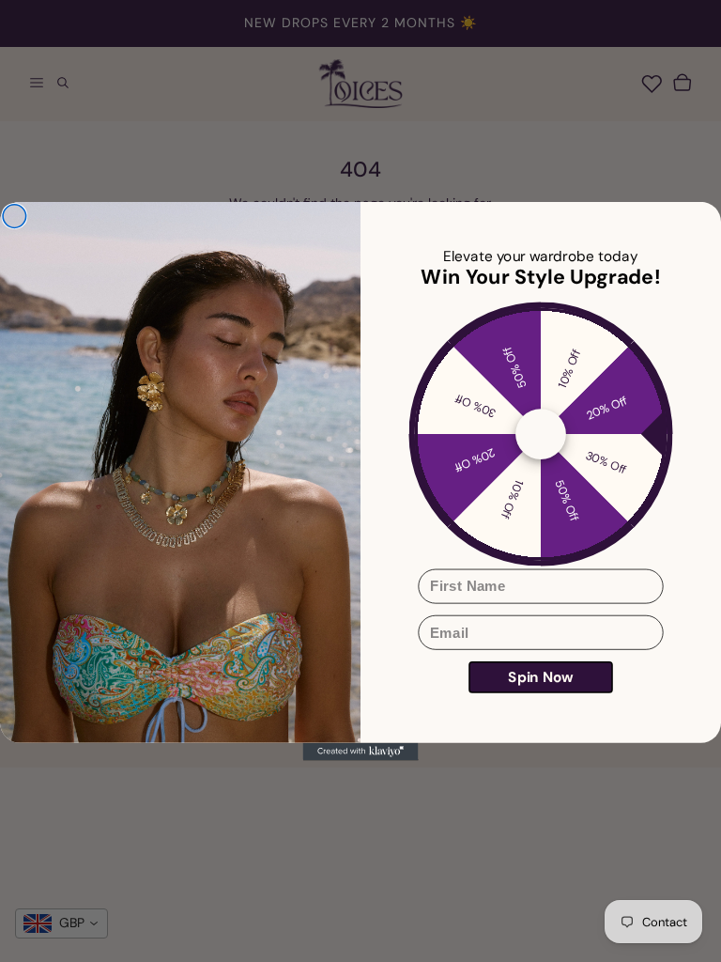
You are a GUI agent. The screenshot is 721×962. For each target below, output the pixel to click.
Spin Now (540, 677)
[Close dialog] (14, 216)
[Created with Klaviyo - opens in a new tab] (361, 751)
